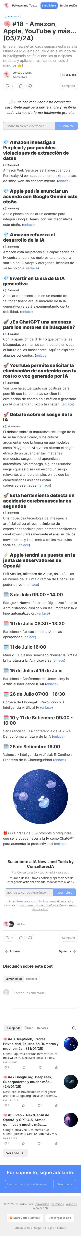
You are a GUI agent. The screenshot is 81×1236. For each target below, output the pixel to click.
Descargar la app (60, 1218)
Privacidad (42, 1204)
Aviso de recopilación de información (41, 905)
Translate (12, 16)
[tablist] (21, 979)
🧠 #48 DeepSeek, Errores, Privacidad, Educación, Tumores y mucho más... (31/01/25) (31, 1044)
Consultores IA (22, 72)
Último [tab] (28, 1028)
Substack (20, 1228)
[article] (40, 1053)
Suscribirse (49, 5)
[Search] (74, 1028)
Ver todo (12, 1153)
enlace (63, 181)
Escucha (71, 75)
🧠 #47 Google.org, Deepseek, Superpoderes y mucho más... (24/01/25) (27, 1082)
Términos (58, 1204)
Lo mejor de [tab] (13, 1028)
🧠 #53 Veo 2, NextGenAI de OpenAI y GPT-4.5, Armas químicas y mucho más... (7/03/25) (26, 1120)
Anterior (15, 951)
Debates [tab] (42, 1028)
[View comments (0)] (21, 86)
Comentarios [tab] (14, 979)
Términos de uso (47, 901)
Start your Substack (26, 1218)
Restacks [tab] (31, 979)
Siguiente (65, 951)
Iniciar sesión (68, 5)
